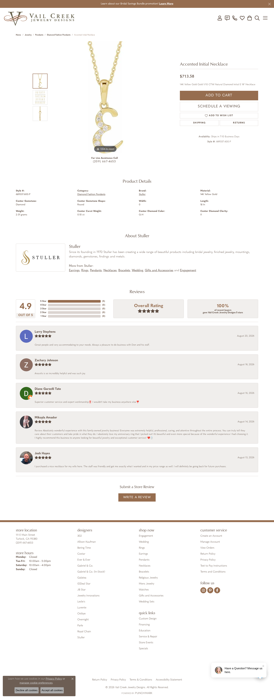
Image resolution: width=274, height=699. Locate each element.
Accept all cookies (52, 690)
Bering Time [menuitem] (84, 548)
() (103, 301)
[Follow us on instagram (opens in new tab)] (203, 590)
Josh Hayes (42, 453)
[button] (220, 18)
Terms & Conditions (141, 679)
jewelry (28, 35)
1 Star (43, 316)
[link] (227, 18)
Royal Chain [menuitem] (84, 631)
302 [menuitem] (79, 536)
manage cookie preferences (36, 682)
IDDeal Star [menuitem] (83, 583)
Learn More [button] (166, 3)
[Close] (269, 4)
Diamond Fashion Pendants (58, 35)
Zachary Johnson (46, 360)
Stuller (142, 194)
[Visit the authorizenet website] (152, 666)
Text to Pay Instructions (213, 566)
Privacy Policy (207, 560)
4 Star (43, 305)
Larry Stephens (45, 331)
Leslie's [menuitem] (81, 601)
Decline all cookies (26, 690)
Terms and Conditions (213, 571)
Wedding (137, 270)
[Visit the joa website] (124, 666)
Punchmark (143, 693)
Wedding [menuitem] (144, 542)
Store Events (146, 642)
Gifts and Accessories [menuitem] (151, 595)
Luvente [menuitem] (81, 607)
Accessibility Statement (169, 679)
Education (144, 630)
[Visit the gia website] (107, 666)
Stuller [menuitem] (81, 637)
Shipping (199, 123)
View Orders (207, 548)
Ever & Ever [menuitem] (83, 560)
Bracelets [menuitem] (144, 571)
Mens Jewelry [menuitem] (146, 583)
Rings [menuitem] (142, 548)
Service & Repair (148, 636)
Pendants (39, 35)
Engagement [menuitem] (146, 536)
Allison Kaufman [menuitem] (86, 542)
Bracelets (124, 270)
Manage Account (210, 542)
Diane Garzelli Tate (48, 389)
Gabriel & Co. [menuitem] (85, 566)
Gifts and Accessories (159, 270)
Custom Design (148, 618)
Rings (84, 270)
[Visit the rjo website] (138, 666)
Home (18, 35)
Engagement (188, 270)
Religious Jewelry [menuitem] (148, 577)
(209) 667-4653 (104, 161)
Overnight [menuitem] (83, 619)
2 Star (43, 312)
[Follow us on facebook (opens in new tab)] (217, 590)
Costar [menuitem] (81, 554)
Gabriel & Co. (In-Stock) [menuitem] (91, 571)
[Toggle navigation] (266, 18)
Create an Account (211, 536)
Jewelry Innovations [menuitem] (88, 595)
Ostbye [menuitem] (81, 613)
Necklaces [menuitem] (144, 566)
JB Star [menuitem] (81, 589)
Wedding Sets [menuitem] (146, 601)
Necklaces (110, 270)
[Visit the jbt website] (168, 666)
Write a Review (137, 497)
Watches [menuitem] (144, 589)
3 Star (43, 309)
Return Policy (207, 554)
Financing (144, 624)
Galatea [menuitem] (81, 577)
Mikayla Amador (46, 417)
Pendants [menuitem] (144, 560)
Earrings (74, 270)
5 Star (43, 301)
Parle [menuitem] (80, 625)
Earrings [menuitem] (143, 554)
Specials (143, 648)
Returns (239, 123)
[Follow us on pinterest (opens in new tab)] (210, 590)
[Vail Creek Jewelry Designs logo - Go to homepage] (39, 18)
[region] (105, 97)
